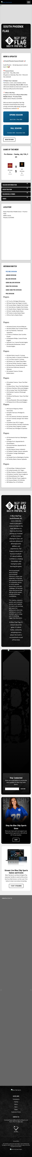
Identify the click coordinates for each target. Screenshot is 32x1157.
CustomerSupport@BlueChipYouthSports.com (16, 1120)
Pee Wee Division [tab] (11, 271)
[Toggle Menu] (28, 2)
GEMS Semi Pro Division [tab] (13, 290)
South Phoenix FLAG (13, 29)
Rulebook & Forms (16, 1112)
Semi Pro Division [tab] (12, 286)
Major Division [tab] (11, 279)
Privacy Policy (16, 1141)
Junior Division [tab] (11, 275)
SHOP (16, 840)
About (16, 1104)
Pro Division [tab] (10, 293)
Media (16, 1109)
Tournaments (16, 1099)
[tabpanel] (16, 308)
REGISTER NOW (9, 139)
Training (16, 1101)
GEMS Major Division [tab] (13, 282)
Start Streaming (16, 886)
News (16, 1107)
